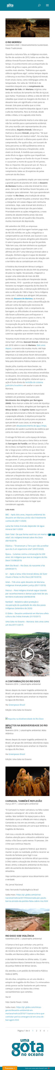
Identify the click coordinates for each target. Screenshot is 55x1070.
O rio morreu (13, 42)
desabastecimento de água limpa (31, 425)
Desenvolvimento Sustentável (34, 45)
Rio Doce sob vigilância (19, 936)
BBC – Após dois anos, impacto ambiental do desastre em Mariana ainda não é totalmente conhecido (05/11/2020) (25, 517)
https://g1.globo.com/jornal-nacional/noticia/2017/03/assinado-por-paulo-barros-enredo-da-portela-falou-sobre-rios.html (26, 897)
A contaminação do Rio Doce (22, 681)
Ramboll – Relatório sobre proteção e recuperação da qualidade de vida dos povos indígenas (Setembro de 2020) (25, 605)
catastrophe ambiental (30, 684)
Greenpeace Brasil (17, 705)
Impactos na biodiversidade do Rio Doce (26, 726)
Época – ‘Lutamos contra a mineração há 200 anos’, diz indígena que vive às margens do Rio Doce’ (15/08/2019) (26, 557)
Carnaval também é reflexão (23, 801)
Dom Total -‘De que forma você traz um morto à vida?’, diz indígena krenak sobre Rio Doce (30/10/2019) (26, 537)
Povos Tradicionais (13, 48)
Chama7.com (43, 1068)
